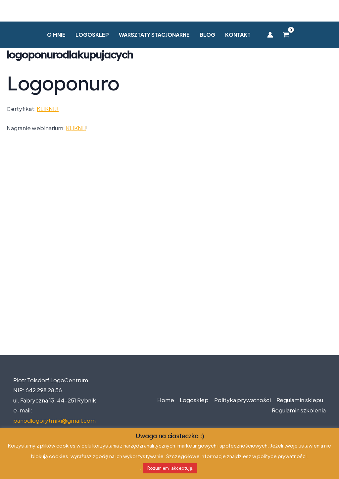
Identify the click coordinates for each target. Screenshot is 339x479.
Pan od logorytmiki (169, 10)
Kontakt (238, 34)
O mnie (56, 34)
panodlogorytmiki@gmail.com (54, 420)
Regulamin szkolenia (299, 410)
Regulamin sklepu (299, 399)
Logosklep (92, 34)
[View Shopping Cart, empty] (286, 35)
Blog (207, 34)
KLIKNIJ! (48, 108)
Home (165, 399)
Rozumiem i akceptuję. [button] (170, 468)
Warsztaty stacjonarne (154, 34)
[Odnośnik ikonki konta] (270, 35)
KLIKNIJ (76, 128)
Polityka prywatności (242, 399)
